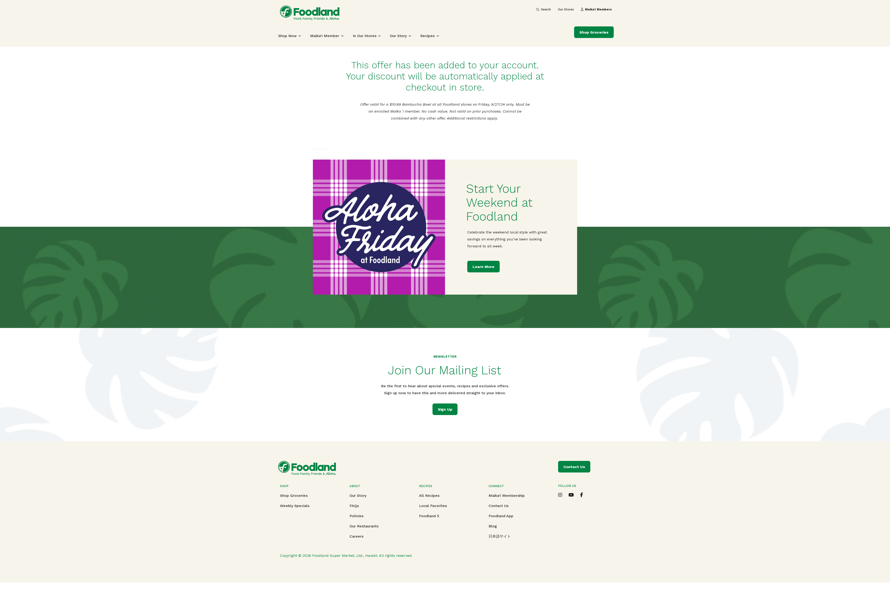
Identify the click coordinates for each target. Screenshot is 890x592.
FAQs (354, 506)
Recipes (427, 36)
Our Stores (566, 9)
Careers (356, 536)
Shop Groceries (593, 32)
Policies (356, 516)
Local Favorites (433, 506)
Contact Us (499, 506)
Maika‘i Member (324, 36)
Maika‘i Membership (507, 495)
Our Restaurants (364, 526)
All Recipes (429, 495)
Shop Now (287, 36)
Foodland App (501, 516)
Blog (493, 526)
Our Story (398, 36)
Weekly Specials (294, 506)
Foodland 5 (429, 516)
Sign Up (445, 409)
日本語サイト (500, 536)
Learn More (483, 267)
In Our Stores (364, 36)
